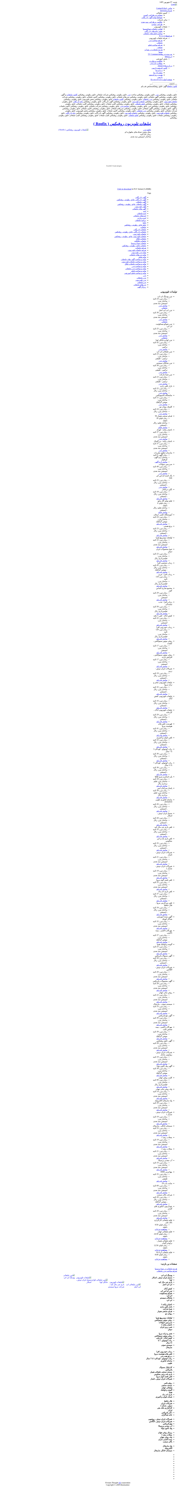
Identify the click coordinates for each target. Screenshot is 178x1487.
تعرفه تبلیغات (140, 248)
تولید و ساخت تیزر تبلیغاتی (135, 269)
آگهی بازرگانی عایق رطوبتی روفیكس (131, 200)
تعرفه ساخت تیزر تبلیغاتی (167, 1271)
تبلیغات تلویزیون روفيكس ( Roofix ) (122, 123)
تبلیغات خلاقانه (140, 241)
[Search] (176, 84)
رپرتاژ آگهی (141, 287)
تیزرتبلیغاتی (141, 282)
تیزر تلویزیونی (140, 280)
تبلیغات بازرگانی (139, 229)
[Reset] (151, 84)
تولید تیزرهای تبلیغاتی (137, 255)
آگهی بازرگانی (140, 197)
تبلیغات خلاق (141, 239)
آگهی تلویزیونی (140, 207)
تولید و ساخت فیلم (138, 271)
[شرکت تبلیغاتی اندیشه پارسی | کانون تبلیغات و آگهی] (174, 4)
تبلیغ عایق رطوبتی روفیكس (135, 225)
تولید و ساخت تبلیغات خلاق (135, 264)
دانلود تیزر (147, 130)
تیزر (157, 95)
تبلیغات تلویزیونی (170, 102)
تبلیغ (144, 223)
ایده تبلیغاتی (141, 213)
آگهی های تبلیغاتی (139, 209)
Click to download (124, 189)
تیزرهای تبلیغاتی (139, 285)
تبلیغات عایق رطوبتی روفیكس (134, 246)
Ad (120, 1483)
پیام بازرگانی (78, 102)
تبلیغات (143, 227)
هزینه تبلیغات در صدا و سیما (166, 1269)
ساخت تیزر (124, 106)
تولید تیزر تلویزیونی (138, 252)
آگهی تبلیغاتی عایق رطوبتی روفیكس (131, 204)
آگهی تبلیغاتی (141, 202)
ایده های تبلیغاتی (139, 216)
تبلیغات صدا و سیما (138, 243)
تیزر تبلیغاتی (147, 99)
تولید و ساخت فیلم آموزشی (135, 273)
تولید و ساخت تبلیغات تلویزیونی (133, 262)
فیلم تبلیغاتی (140, 104)
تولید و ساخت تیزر (139, 266)
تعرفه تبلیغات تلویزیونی (137, 250)
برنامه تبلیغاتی (140, 220)
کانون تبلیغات (72, 95)
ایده (144, 211)
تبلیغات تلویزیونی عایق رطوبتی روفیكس (130, 236)
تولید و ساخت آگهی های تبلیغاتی (133, 259)
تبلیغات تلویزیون (138, 102)
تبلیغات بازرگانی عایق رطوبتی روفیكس (130, 232)
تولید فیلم (142, 257)
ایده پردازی (141, 218)
